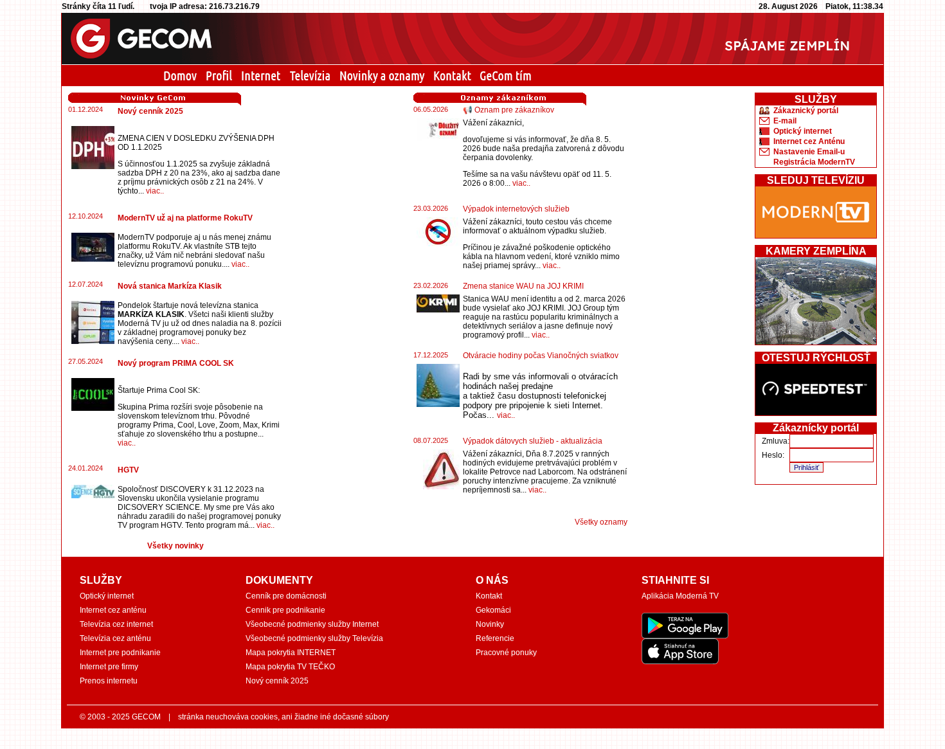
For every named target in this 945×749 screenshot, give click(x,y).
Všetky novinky (175, 545)
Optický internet (802, 131)
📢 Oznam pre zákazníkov (508, 109)
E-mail (785, 120)
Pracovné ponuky (506, 652)
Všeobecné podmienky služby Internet (312, 624)
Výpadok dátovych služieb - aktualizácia (532, 441)
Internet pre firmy (109, 666)
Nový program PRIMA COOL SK (176, 363)
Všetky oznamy (601, 522)
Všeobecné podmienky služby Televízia (314, 638)
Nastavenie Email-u (809, 151)
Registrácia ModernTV (814, 162)
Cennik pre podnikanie (285, 610)
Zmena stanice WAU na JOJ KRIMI (523, 286)
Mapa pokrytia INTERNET (291, 652)
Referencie (495, 638)
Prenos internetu (109, 680)
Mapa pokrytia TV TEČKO (290, 666)
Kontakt (489, 595)
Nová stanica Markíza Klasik (170, 286)
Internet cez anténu (113, 610)
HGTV (128, 469)
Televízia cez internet (116, 624)
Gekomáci (493, 610)
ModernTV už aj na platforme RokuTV (185, 217)
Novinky (490, 624)
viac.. (155, 190)
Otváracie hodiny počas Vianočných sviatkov (540, 355)
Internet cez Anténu (809, 141)
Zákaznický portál (805, 110)
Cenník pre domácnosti (286, 595)
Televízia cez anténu (115, 638)
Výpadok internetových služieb (516, 208)
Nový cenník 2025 (150, 111)
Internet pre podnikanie (120, 652)
